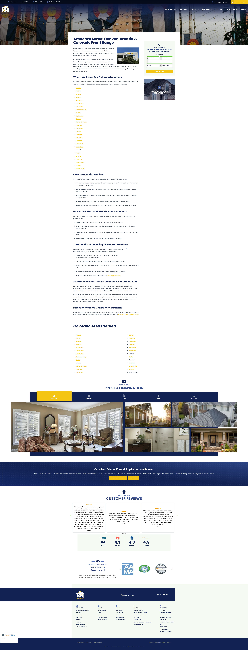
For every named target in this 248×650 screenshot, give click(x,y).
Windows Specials (81, 627)
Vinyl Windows (80, 624)
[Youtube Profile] (164, 594)
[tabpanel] (124, 427)
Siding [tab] (124, 398)
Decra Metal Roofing (140, 612)
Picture (78, 622)
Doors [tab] (159, 398)
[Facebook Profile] (158, 594)
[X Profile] (161, 594)
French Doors (120, 617)
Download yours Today (118, 478)
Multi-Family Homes (236, 9)
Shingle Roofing (139, 610)
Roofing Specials (139, 624)
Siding (183, 9)
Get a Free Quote (159, 71)
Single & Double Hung (82, 610)
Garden (78, 619)
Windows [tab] (89, 398)
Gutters (220, 9)
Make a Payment (39, 2)
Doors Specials (120, 619)
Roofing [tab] (194, 398)
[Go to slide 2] (123, 533)
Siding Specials (102, 619)
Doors (194, 9)
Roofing (206, 9)
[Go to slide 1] (122, 533)
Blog (161, 624)
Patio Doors (119, 612)
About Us (12, 2)
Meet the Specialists (166, 612)
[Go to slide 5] (125, 533)
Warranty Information (167, 622)
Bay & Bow (79, 617)
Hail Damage (137, 619)
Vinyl (99, 612)
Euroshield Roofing (140, 615)
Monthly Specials (165, 617)
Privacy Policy (80, 642)
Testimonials (164, 615)
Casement (79, 615)
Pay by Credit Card (165, 631)
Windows (170, 9)
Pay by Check (164, 629)
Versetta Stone (102, 617)
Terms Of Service (98, 642)
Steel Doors (119, 615)
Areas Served (89, 642)
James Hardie (102, 610)
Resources (163, 608)
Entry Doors (119, 610)
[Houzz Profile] (167, 594)
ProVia (100, 615)
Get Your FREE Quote (240, 2)
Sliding (78, 612)
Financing (163, 619)
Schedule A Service (54, 2)
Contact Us (25, 2)
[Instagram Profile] (170, 594)
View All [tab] (54, 398)
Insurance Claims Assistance (143, 622)
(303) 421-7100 (128, 595)
